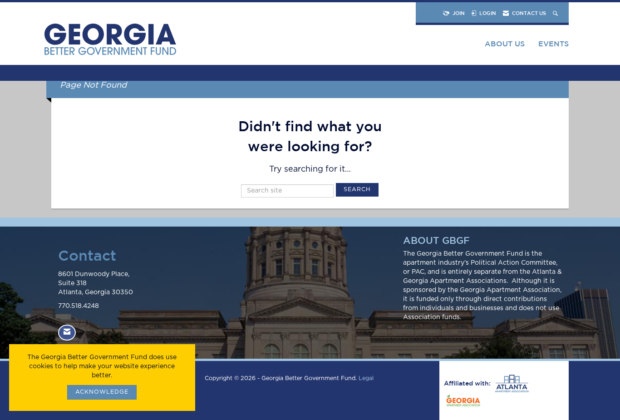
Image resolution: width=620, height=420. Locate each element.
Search (357, 190)
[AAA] (510, 384)
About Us (505, 44)
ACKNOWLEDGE (101, 392)
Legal (366, 378)
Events (553, 44)
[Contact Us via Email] (67, 333)
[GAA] (462, 402)
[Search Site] (556, 13)
